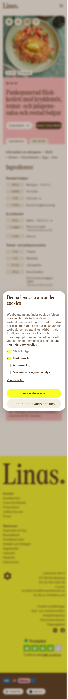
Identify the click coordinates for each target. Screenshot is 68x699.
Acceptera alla (34, 393)
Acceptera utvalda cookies (34, 404)
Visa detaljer (15, 380)
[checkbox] (9, 351)
